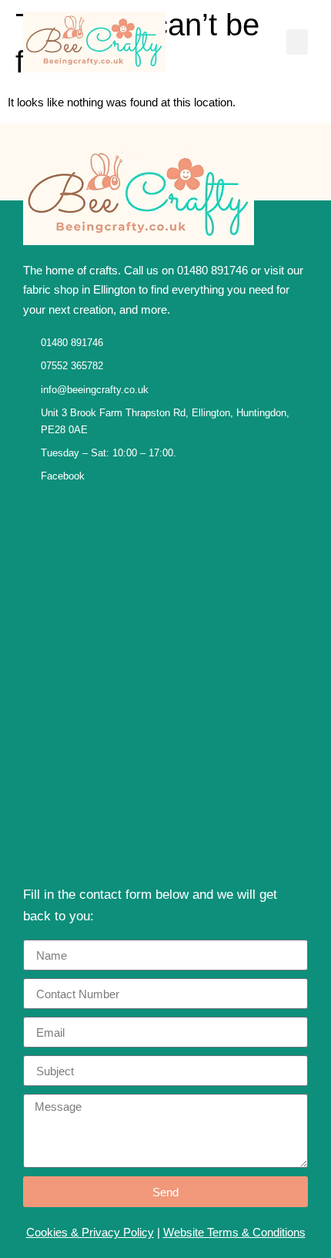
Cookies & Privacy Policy (90, 1232)
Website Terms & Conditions (234, 1232)
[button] (297, 42)
